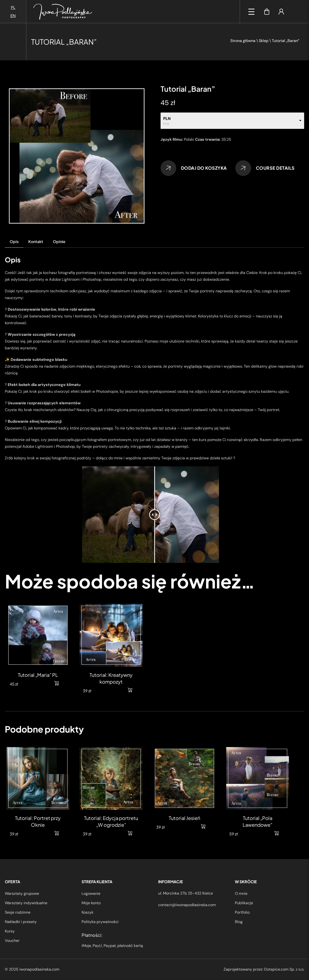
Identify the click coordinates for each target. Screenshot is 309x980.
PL (13, 7)
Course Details (275, 168)
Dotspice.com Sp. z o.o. (284, 969)
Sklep (263, 40)
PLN (167, 118)
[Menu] (251, 11)
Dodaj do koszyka (204, 168)
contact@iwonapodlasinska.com (187, 904)
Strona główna (242, 40)
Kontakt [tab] (35, 241)
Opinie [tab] (59, 241)
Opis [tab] (14, 241)
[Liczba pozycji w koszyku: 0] (266, 11)
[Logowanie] (281, 12)
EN (13, 15)
